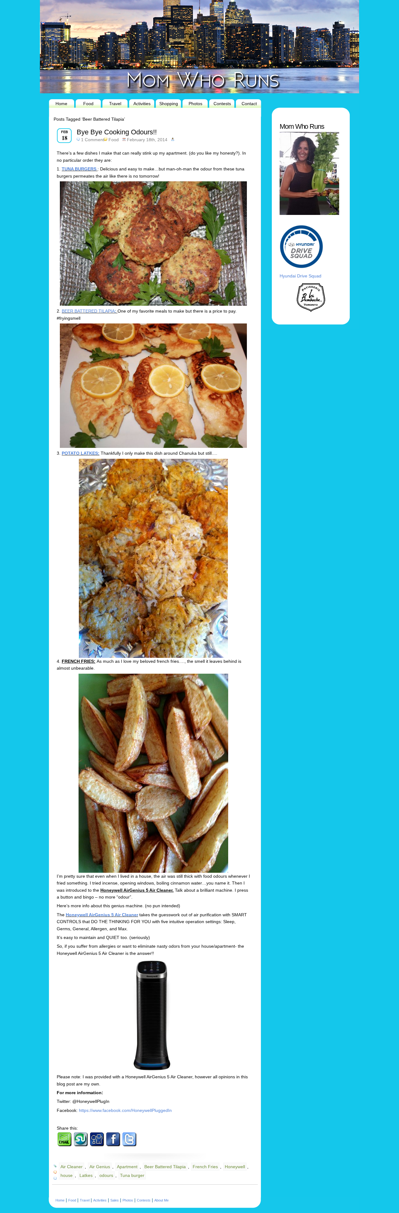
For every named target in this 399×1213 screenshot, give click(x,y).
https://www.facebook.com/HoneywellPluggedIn (125, 1110)
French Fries (205, 1166)
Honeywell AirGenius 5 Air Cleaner (102, 914)
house (66, 1175)
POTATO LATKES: (80, 453)
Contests (222, 103)
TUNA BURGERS (79, 168)
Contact (249, 103)
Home (61, 103)
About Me (161, 1200)
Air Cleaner (71, 1166)
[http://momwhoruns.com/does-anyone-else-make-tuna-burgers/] (97, 168)
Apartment (127, 1166)
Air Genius (99, 1166)
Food (88, 103)
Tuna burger (132, 1175)
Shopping (168, 103)
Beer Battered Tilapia (165, 1166)
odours (106, 1175)
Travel (115, 103)
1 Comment (92, 139)
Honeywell (235, 1166)
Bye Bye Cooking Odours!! (117, 132)
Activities (142, 103)
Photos (195, 103)
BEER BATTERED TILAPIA (88, 311)
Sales (114, 1200)
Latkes (86, 1175)
